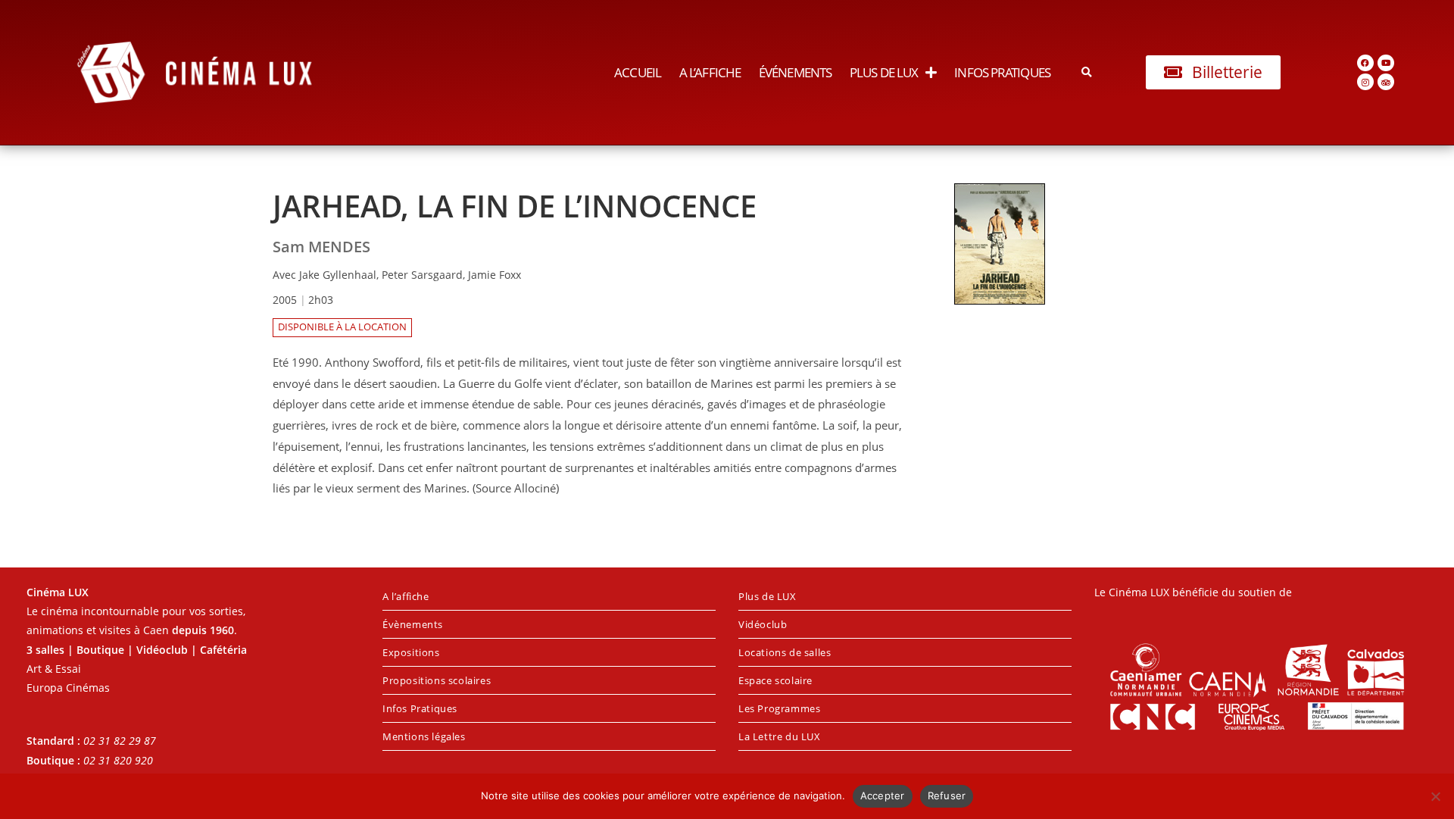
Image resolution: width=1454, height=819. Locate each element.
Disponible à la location (342, 326)
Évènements (412, 624)
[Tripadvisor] (1386, 81)
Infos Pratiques (1002, 72)
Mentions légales (424, 736)
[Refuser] (1435, 796)
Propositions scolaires (436, 680)
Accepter (882, 795)
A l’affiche (710, 72)
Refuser (947, 795)
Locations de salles (784, 652)
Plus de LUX (884, 72)
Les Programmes (779, 708)
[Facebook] (1365, 63)
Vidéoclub (762, 624)
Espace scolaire (775, 680)
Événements (795, 72)
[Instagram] (1365, 81)
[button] (1087, 72)
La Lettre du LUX (779, 736)
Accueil (637, 72)
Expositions (411, 652)
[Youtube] (1386, 63)
